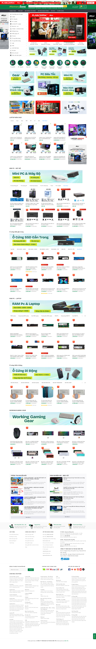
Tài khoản (76, 6)
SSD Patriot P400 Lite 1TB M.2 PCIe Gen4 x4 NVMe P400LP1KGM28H (63, 268)
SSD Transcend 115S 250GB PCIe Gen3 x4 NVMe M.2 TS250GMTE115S (16, 268)
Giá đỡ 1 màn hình (44, 610)
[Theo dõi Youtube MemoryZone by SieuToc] (80, 569)
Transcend (79, 577)
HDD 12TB (78, 619)
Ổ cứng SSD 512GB (83, 601)
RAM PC (56, 315)
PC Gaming (49, 8)
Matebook (26, 594)
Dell (39, 120)
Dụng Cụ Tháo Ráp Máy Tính (64, 624)
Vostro (11, 601)
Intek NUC (27, 607)
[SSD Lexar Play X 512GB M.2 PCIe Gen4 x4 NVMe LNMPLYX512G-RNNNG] (63, 280)
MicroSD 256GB (12, 626)
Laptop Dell (12, 580)
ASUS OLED (44, 8)
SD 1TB (14, 630)
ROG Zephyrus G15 (13, 607)
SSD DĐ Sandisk (35, 382)
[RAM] (77, 51)
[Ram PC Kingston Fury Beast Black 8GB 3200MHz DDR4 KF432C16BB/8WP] (79, 325)
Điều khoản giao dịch (13, 538)
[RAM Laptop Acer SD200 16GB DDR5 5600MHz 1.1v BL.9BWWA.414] (63, 347)
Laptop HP (12, 579)
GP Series (35, 579)
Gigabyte (65, 581)
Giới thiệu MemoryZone (13, 534)
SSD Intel (84, 606)
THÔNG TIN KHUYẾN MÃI (19, 475)
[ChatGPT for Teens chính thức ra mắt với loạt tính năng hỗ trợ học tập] (56, 490)
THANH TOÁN (12, 10)
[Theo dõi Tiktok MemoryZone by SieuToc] (83, 569)
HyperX (51, 577)
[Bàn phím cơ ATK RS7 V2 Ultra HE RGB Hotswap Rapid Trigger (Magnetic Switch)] (17, 453)
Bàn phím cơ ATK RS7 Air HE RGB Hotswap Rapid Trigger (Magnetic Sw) (47, 463)
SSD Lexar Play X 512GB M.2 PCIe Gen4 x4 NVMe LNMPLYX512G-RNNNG (63, 290)
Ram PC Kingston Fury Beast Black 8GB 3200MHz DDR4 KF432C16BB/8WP (78, 335)
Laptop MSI (15, 577)
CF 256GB (20, 631)
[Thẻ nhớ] (68, 63)
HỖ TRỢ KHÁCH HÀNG (43, 10)
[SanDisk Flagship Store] (48, 107)
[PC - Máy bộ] (21, 63)
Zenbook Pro (13, 606)
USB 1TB (29, 627)
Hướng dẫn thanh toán (29, 540)
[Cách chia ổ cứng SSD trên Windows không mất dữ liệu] (56, 509)
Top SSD (12, 249)
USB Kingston (32, 621)
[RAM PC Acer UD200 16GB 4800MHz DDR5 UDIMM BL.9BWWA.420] (32, 347)
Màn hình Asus (58, 606)
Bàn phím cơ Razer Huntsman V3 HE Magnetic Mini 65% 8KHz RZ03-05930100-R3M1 (47, 443)
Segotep (62, 590)
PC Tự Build (58, 185)
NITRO (11, 592)
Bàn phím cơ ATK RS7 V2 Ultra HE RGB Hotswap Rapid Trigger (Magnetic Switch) (16, 463)
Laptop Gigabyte (21, 577)
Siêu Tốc (66, 640)
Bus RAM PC (75, 315)
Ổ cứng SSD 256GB (75, 600)
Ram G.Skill (66, 615)
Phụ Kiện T (49, 592)
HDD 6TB (79, 617)
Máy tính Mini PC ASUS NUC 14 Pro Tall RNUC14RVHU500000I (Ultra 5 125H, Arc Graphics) (63, 225)
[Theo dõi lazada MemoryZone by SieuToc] (72, 569)
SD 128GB (14, 629)
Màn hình (28, 67)
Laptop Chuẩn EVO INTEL (14, 585)
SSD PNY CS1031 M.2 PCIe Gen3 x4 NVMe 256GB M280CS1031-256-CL (31, 268)
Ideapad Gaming (28, 587)
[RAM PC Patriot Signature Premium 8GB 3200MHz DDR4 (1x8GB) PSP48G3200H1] (32, 325)
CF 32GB (21, 630)
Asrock (37, 607)
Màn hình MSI (64, 608)
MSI (26, 120)
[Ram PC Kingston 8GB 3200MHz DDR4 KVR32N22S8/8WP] (48, 325)
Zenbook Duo (17, 605)
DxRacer (51, 601)
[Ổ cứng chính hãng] (37, 51)
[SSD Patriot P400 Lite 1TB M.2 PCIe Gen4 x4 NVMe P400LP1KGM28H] (63, 258)
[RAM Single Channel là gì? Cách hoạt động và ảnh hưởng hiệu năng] (56, 499)
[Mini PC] (74, 77)
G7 (15, 596)
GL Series (31, 579)
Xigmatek (60, 589)
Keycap (42, 585)
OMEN (23, 615)
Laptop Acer (16, 579)
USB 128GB (30, 625)
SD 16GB (16, 627)
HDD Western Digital (80, 620)
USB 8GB (27, 624)
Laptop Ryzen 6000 (16, 587)
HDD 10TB (74, 619)
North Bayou (49, 613)
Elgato (48, 618)
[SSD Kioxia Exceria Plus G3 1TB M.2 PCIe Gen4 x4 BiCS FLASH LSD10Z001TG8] (48, 280)
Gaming (15, 599)
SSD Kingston (79, 606)
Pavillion (17, 614)
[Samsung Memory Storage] (48, 2)
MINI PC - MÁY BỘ (15, 168)
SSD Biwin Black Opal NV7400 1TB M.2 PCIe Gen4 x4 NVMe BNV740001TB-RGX (32, 290)
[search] (65, 6)
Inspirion (22, 599)
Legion (33, 587)
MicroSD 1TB (12, 627)
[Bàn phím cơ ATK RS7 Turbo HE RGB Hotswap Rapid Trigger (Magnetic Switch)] (32, 453)
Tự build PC (12, 67)
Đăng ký (30, 569)
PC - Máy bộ (20, 67)
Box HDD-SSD (66, 620)
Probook (19, 615)
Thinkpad (34, 585)
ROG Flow (19, 609)
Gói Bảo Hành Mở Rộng (29, 598)
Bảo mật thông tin (12, 540)
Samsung (42, 592)
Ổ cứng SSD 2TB (75, 604)
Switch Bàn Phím (47, 585)
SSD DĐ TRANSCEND (57, 382)
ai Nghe (52, 592)
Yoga (37, 585)
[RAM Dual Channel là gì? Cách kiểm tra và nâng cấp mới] (56, 480)
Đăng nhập (76, 7)
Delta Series (32, 577)
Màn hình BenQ (62, 607)
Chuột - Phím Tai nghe (44, 67)
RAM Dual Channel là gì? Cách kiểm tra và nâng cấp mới (74, 478)
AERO (17, 596)
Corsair (48, 577)
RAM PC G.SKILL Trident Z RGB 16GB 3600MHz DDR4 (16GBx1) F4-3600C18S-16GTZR (17, 357)
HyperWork (48, 602)
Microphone (53, 622)
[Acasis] (74, 107)
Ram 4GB (57, 612)
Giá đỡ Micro (43, 611)
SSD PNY (79, 608)
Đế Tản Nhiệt (36, 598)
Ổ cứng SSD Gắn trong (52, 67)
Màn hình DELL (64, 606)
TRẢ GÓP (20, 10)
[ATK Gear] (57, 27)
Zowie (45, 579)
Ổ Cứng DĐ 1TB (77, 579)
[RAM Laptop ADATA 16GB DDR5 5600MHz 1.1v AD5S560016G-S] (79, 347)
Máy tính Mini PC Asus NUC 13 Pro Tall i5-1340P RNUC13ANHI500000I (47, 225)
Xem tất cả (44, 120)
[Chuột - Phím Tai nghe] (44, 63)
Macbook (11, 577)
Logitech (42, 577)
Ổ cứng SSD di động (15, 365)
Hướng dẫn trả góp (28, 542)
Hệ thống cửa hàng (13, 536)
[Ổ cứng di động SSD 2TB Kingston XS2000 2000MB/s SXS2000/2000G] (63, 392)
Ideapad (26, 585)
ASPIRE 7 (22, 590)
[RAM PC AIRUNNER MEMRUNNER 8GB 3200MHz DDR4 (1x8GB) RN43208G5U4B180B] (17, 325)
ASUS (30, 607)
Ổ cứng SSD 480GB (83, 600)
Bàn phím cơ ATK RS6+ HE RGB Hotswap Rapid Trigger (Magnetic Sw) (63, 463)
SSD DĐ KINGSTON (46, 382)
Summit (26, 582)
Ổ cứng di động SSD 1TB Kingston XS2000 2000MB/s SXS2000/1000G (31, 402)
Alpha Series (27, 577)
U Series (10, 596)
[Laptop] (36, 63)
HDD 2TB (82, 616)
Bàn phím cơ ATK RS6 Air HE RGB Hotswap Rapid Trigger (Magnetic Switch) (78, 463)
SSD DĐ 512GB (83, 591)
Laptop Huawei (15, 582)
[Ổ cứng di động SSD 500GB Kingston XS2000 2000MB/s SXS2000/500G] (17, 392)
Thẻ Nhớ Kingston (19, 622)
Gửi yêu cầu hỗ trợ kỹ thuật (48, 542)
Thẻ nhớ (59, 8)
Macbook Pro (32, 590)
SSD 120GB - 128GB (21, 249)
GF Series (27, 579)
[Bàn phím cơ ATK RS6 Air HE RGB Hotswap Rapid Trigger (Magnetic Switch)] (79, 453)
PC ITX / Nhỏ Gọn (44, 185)
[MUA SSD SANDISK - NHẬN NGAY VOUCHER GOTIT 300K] (17, 491)
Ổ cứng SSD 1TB (82, 603)
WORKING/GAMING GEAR (17, 410)
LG (34, 120)
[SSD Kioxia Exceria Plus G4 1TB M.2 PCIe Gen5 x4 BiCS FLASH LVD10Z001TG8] (79, 280)
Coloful (66, 585)
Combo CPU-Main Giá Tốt (29, 617)
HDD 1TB (78, 616)
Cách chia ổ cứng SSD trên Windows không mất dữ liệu (74, 507)
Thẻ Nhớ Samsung (19, 620)
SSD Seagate (79, 607)
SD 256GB (18, 629)
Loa (65, 8)
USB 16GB (31, 624)
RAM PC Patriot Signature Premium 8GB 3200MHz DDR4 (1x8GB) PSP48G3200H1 (32, 335)
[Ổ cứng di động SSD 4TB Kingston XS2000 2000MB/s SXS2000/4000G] (79, 392)
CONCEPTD (14, 590)
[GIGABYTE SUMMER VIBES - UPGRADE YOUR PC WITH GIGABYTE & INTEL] (17, 501)
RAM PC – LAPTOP (15, 298)
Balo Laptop (27, 599)
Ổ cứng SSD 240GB (75, 599)
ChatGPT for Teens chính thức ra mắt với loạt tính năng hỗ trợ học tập (73, 488)
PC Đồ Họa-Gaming (34, 616)
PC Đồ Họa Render (34, 185)
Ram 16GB (66, 612)
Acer (22, 120)
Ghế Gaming (46, 605)
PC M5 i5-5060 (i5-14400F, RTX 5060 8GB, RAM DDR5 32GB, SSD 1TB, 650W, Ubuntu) (16, 204)
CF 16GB (17, 630)
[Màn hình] (28, 63)
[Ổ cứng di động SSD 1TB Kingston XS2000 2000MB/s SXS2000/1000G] (32, 392)
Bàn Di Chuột (51, 579)
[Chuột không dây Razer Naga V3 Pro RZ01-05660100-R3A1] (17, 433)
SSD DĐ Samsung (81, 585)
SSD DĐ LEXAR (68, 382)
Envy (15, 614)
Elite (10, 615)
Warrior (42, 601)
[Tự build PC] (13, 63)
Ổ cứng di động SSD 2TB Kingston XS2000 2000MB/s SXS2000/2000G (62, 402)
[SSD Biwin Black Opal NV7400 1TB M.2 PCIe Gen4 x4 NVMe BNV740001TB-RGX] (32, 280)
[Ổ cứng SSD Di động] (60, 63)
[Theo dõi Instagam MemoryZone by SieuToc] (78, 569)
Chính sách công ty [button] (30, 531)
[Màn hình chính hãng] (74, 90)
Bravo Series (37, 577)
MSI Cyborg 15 (38, 8)
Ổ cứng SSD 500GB (75, 601)
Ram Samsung (62, 616)
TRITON (19, 592)
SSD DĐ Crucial (74, 585)
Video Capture (43, 622)
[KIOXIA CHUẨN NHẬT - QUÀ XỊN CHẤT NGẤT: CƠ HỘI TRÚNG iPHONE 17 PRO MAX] (17, 481)
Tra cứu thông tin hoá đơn (48, 544)
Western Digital (74, 577)
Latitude (18, 599)
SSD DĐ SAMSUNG (25, 382)
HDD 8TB (83, 617)
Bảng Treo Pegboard (49, 611)
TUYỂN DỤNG (60, 10)
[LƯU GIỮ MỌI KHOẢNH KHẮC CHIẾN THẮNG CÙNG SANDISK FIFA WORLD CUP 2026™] (17, 510)
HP (30, 120)
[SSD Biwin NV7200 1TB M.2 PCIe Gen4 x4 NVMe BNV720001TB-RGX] (17, 280)
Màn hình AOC (68, 607)
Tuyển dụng (11, 542)
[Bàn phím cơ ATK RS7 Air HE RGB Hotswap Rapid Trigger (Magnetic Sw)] (48, 453)
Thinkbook (30, 585)
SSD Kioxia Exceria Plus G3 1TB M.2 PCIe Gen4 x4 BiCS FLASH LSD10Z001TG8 (48, 290)
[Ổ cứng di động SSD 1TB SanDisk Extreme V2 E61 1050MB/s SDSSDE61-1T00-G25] (48, 392)
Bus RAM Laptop (35, 315)
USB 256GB (34, 625)
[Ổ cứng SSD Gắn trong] (52, 63)
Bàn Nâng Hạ (47, 604)
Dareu (50, 584)
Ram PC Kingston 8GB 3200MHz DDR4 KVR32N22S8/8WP (46, 335)
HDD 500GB (74, 616)
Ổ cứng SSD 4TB (81, 604)
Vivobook (13, 610)
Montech (68, 590)
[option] (13, 63)
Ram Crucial (61, 615)
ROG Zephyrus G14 (19, 606)
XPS (21, 601)
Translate (85, 0)
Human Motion (43, 613)
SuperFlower (58, 597)
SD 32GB (20, 627)
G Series (14, 601)
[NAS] (83, 63)
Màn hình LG (58, 608)
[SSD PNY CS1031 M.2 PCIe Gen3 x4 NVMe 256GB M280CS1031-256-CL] (32, 258)
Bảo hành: (48, 536)
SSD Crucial (74, 607)
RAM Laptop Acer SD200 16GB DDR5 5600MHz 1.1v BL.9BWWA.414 (63, 357)
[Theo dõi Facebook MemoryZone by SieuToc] (69, 569)
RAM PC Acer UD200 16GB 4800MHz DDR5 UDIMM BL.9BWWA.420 (31, 357)
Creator (30, 582)
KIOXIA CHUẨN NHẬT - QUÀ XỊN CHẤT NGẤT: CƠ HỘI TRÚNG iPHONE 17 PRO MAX (35, 478)
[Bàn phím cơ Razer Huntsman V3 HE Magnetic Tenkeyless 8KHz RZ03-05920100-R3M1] (63, 433)
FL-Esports (46, 584)
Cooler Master (43, 602)
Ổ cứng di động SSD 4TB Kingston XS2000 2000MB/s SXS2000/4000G (78, 402)
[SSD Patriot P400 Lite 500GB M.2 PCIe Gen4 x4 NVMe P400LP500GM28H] (48, 258)
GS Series (29, 580)
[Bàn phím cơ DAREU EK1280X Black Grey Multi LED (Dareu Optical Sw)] (32, 433)
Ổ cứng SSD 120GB (75, 597)
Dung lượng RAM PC (65, 315)
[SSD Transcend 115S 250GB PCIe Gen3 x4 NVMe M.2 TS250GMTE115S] (17, 258)
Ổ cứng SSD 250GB (83, 599)
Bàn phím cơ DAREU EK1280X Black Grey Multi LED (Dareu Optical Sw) (32, 443)
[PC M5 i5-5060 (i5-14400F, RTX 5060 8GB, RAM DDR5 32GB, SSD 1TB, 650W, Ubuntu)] (17, 195)
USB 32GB (35, 624)
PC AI (52, 185)
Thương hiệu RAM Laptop (46, 315)
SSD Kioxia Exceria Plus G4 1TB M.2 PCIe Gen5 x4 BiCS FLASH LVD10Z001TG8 (79, 290)
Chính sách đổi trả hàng (29, 536)
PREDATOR (15, 592)
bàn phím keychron (31, 8)
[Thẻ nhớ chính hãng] (57, 51)
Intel (57, 577)
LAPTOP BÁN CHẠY (15, 117)
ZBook (16, 615)
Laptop (36, 67)
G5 (13, 596)
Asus (17, 120)
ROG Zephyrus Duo (20, 607)
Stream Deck (48, 622)
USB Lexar (37, 621)
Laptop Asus (21, 579)
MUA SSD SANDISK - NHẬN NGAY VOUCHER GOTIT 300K (34, 488)
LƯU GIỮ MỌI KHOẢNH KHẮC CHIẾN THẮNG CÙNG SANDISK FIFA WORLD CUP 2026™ (34, 507)
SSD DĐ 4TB (76, 594)
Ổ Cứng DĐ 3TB (76, 580)
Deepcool (64, 589)
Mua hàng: (48, 534)
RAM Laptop (13, 315)
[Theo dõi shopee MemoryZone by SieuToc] (75, 569)
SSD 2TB (63, 249)
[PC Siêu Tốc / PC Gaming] (48, 83)
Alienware (18, 601)
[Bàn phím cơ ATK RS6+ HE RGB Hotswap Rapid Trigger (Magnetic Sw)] (63, 453)
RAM (75, 67)
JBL (45, 592)
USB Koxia (27, 622)
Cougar (52, 602)
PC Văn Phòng (27, 616)
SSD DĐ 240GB (79, 589)
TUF (10, 605)
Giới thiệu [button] (12, 531)
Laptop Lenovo (17, 580)
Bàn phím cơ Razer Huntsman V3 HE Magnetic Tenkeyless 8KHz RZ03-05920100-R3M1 (63, 443)
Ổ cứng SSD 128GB (82, 597)
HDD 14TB (83, 619)
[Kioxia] (21, 107)
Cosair (57, 589)
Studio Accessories (44, 623)
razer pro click (54, 8)
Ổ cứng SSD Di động (59, 67)
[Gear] (21, 77)
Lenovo (12, 120)
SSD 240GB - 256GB (32, 249)
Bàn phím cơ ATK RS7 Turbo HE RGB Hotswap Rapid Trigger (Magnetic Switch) (32, 463)
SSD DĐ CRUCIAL (14, 382)
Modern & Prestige (35, 580)
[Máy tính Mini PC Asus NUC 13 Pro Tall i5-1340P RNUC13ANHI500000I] (48, 215)
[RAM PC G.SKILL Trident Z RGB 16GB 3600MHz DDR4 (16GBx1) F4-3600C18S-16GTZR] (17, 347)
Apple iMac (35, 612)
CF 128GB (15, 631)
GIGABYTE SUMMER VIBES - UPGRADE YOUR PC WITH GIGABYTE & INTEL (35, 498)
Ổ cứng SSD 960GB (75, 603)
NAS (83, 67)
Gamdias (60, 592)
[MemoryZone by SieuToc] (17, 7)
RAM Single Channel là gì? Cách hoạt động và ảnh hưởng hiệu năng (73, 497)
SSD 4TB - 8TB (71, 249)
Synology (73, 612)
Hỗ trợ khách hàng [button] (48, 531)
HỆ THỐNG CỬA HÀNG (30, 10)
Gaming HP (12, 617)
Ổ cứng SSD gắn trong (16, 232)
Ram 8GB (62, 612)
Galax (57, 592)
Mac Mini (26, 608)
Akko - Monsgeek (43, 583)
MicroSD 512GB (19, 626)
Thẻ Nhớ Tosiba (12, 622)
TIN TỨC (53, 10)
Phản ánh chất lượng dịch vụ (48, 547)
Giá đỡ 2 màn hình (51, 610)
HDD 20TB (74, 620)
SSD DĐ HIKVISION (78, 588)
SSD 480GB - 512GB (44, 249)
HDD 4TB (75, 617)
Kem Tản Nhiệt (62, 623)
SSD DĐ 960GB (75, 592)
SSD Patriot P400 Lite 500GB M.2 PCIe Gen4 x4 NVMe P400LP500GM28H (47, 268)
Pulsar (42, 579)
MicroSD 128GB (20, 624)
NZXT (64, 592)
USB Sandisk (27, 621)
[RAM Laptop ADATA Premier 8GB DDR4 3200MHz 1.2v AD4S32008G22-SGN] (63, 325)
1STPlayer (58, 590)
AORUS (20, 596)
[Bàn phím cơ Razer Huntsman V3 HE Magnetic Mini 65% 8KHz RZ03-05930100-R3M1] (48, 433)
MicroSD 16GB (16, 623)
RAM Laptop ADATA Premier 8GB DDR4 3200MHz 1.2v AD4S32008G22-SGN (62, 335)
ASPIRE (18, 590)
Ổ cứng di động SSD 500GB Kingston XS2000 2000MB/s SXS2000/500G (16, 402)
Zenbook (13, 605)
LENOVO (31, 603)
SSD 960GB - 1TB (55, 249)
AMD (59, 577)
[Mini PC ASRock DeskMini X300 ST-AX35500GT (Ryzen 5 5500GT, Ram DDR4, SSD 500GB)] (79, 215)
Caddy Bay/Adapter (59, 620)
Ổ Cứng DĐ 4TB (83, 580)
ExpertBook (17, 610)
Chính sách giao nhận (29, 534)
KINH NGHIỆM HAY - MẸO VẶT (59, 475)
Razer (45, 577)
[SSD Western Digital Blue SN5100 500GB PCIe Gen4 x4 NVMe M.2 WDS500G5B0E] (79, 258)
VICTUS (21, 614)
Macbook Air (27, 590)
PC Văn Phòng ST (14, 185)
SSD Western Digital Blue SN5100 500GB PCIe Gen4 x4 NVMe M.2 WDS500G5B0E (78, 268)
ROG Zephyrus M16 (13, 609)
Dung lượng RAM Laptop (23, 315)
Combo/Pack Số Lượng (14, 633)
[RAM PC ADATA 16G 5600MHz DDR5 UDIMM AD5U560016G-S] (48, 347)
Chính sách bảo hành (29, 538)
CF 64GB (11, 631)
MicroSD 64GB (14, 624)
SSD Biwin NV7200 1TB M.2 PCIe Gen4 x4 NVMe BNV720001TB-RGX (16, 290)
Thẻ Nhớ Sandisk (12, 620)
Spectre (13, 615)
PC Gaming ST (24, 185)
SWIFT (10, 590)
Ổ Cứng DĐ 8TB (75, 582)
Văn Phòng (11, 599)
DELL (28, 603)
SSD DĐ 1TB (80, 592)
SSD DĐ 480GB (77, 591)
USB (62, 8)
